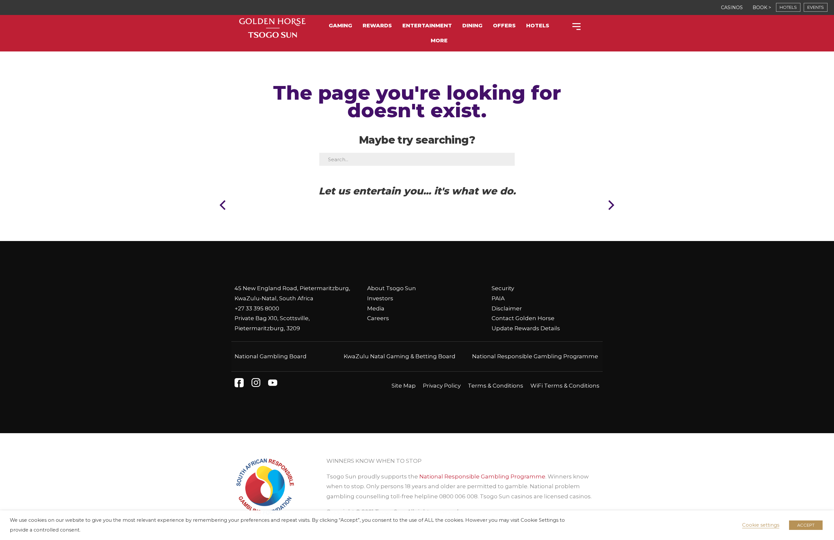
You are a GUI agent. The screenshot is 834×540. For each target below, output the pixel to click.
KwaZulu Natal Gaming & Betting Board (399, 356)
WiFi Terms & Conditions (564, 385)
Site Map (404, 385)
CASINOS (732, 7)
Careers (378, 318)
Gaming (340, 25)
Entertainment (427, 25)
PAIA (498, 298)
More (439, 40)
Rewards (377, 25)
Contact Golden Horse (523, 318)
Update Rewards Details (526, 328)
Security (503, 288)
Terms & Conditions (495, 385)
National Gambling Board (271, 356)
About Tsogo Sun (391, 288)
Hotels (537, 25)
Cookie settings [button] (760, 525)
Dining (472, 25)
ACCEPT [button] (805, 525)
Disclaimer (507, 308)
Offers (504, 25)
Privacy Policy (442, 385)
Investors (380, 298)
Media (375, 308)
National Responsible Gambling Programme (535, 356)
